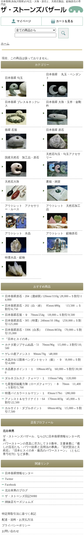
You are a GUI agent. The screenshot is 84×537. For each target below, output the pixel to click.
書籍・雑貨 (53, 181)
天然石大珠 (12, 181)
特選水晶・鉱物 (15, 257)
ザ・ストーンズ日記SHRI (21, 496)
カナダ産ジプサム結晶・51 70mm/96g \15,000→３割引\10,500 (43, 346)
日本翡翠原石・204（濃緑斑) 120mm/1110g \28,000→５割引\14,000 (43, 298)
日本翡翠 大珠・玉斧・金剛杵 (63, 103)
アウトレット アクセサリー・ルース (22, 207)
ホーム (5, 43)
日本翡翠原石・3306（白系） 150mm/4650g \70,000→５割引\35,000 (43, 331)
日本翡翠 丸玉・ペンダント (63, 76)
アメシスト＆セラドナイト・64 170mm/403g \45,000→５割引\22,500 (42, 400)
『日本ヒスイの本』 (18, 339)
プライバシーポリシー (16, 525)
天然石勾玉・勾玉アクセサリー (63, 155)
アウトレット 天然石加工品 (63, 207)
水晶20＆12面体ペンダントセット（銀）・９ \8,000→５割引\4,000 (43, 361)
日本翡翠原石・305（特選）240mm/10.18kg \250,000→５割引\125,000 (43, 322)
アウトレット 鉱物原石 (61, 233)
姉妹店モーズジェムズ (19, 501)
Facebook (10, 484)
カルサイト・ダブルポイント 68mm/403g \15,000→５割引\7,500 (43, 410)
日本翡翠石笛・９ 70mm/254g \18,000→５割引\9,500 (40, 314)
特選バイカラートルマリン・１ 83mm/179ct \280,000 (40, 393)
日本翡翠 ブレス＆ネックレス (22, 103)
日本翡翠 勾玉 (14, 77)
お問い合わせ (10, 531)
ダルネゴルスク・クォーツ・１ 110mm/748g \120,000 (40, 378)
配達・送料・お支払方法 (17, 519)
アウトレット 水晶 (18, 233)
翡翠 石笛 (11, 129)
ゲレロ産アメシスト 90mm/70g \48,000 (31, 353)
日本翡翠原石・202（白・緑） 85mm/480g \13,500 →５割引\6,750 (43, 307)
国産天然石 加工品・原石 (22, 157)
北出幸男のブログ (16, 490)
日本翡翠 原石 (55, 129)
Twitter (9, 479)
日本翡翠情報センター (19, 473)
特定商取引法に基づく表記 (19, 513)
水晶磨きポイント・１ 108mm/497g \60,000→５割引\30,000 (43, 371)
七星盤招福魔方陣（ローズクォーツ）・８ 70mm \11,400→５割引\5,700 (43, 385)
